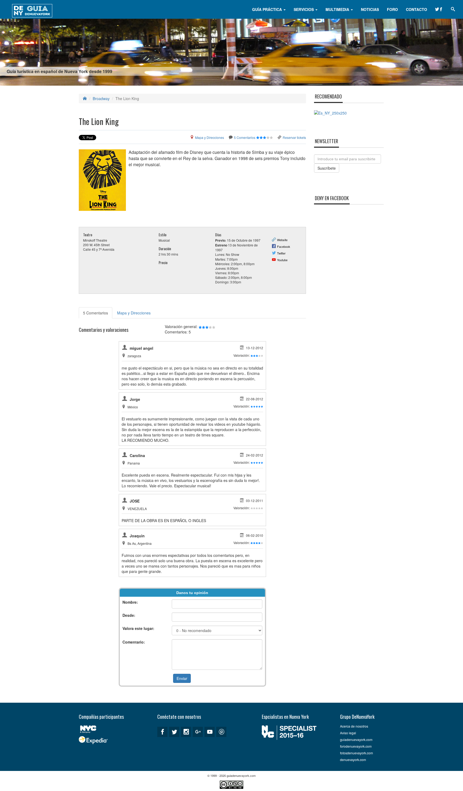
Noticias (370, 9)
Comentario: (133, 642)
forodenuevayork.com (356, 746)
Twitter (281, 253)
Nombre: (130, 602)
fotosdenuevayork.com (356, 753)
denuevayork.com (353, 759)
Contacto (416, 9)
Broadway (101, 98)
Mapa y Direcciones (209, 137)
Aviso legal (348, 733)
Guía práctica (267, 9)
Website (282, 240)
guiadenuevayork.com (356, 739)
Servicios (304, 9)
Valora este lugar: (138, 628)
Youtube (282, 260)
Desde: (128, 615)
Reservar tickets (294, 137)
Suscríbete (327, 168)
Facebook (283, 246)
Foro (392, 9)
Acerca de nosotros (354, 726)
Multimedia (338, 9)
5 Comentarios (244, 137)
